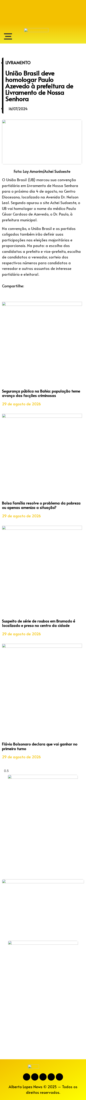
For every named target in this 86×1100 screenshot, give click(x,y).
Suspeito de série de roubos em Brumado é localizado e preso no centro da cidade (38, 623)
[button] (3, 291)
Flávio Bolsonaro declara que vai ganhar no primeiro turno (39, 746)
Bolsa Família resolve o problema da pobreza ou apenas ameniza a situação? (41, 505)
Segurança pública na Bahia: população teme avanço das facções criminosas (41, 393)
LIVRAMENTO (18, 62)
